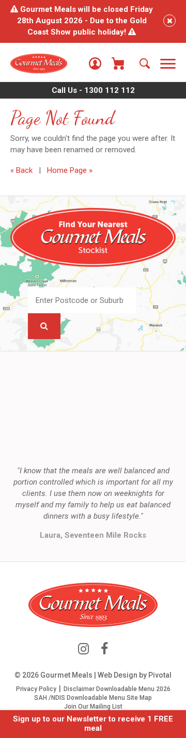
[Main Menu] (168, 64)
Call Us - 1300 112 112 (93, 90)
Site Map (139, 697)
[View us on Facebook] (104, 649)
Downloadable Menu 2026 (133, 689)
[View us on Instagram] (83, 649)
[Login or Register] (95, 63)
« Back (21, 170)
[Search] (144, 63)
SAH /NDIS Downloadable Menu (79, 697)
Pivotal (160, 675)
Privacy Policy (36, 689)
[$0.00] (118, 63)
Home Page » (69, 170)
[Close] (169, 20)
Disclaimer (79, 689)
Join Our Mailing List (93, 706)
